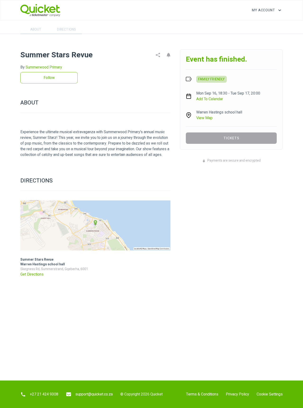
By (41, 67)
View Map (204, 118)
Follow (49, 78)
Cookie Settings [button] (270, 394)
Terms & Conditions (202, 394)
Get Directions (32, 274)
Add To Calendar (209, 99)
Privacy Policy (237, 394)
